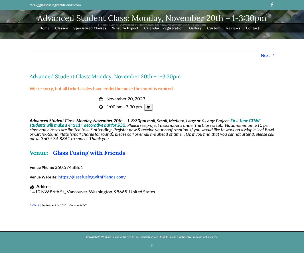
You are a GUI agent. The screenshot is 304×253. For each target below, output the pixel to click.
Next (265, 55)
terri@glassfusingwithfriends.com (55, 5)
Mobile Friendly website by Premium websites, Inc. (189, 237)
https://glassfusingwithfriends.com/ (92, 176)
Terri (36, 205)
